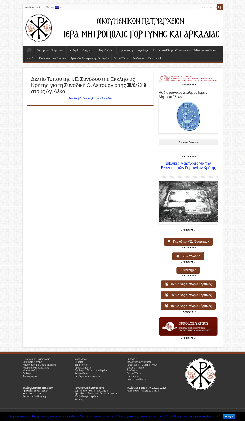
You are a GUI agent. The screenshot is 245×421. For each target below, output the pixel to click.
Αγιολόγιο (143, 50)
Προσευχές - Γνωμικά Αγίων (142, 364)
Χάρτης (78, 399)
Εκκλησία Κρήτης (78, 50)
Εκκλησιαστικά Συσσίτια (87, 376)
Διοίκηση (27, 373)
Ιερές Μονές (81, 359)
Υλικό (30, 58)
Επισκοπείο (80, 364)
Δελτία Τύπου (121, 58)
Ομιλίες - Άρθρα (135, 367)
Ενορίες (78, 361)
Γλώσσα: (50, 7)
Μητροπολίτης (126, 50)
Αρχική (29, 50)
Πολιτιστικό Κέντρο (137, 379)
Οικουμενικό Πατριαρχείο (50, 50)
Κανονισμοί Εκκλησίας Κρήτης (39, 364)
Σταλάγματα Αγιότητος (139, 361)
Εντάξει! (229, 416)
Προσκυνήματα (82, 367)
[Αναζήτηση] (220, 7)
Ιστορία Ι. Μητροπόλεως (36, 367)
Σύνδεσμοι (138, 58)
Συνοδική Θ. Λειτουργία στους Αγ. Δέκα (90, 98)
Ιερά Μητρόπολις (103, 50)
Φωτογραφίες (30, 376)
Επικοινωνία (155, 58)
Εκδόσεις (132, 359)
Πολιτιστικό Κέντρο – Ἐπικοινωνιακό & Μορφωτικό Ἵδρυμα (185, 50)
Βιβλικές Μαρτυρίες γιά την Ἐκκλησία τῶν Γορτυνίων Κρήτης (188, 165)
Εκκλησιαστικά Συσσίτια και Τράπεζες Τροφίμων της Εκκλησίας (74, 58)
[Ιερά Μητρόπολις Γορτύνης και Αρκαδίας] (122, 27)
